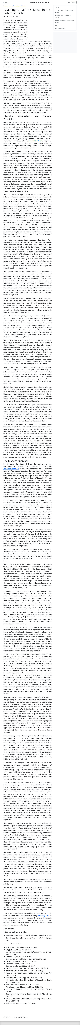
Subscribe (6, 2)
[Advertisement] (39, 29)
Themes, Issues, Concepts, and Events (14, 6)
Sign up (74, 2)
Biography (58, 25)
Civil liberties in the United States (40, 2)
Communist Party (35, 141)
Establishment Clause (11, 469)
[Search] (69, 2)
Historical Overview (61, 28)
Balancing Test (43, 916)
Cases (57, 7)
